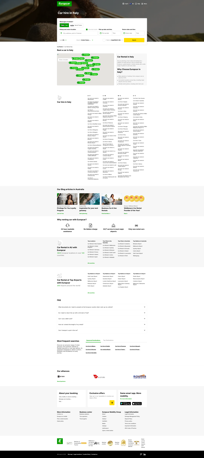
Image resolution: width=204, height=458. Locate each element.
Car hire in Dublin (105, 346)
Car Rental (60, 46)
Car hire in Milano (90, 346)
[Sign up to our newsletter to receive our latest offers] (111, 402)
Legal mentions (77, 454)
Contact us (94, 454)
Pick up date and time (105, 29)
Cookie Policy (86, 454)
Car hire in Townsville (120, 349)
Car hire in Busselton (135, 346)
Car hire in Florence (120, 346)
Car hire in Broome (91, 349)
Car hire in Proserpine (135, 349)
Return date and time (128, 29)
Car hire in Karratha (91, 352)
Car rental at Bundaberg (105, 349)
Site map (70, 454)
